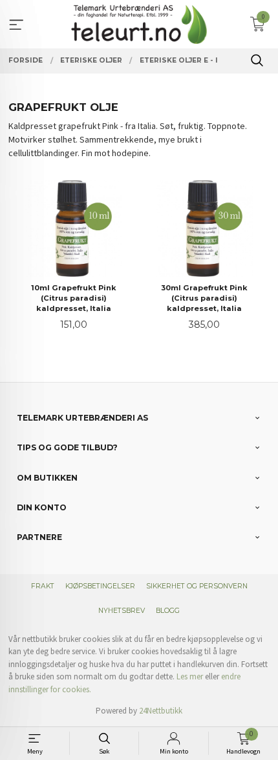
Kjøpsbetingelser (100, 586)
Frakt (42, 586)
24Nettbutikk (160, 710)
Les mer (189, 676)
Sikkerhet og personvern (197, 586)
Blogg (168, 610)
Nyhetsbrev (121, 610)
